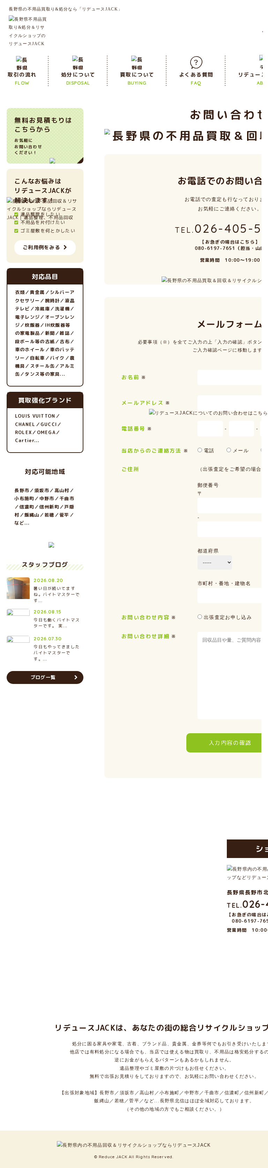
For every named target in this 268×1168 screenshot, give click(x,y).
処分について (78, 78)
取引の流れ (22, 78)
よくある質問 (196, 78)
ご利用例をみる (41, 247)
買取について (137, 78)
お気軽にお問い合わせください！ (43, 136)
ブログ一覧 (43, 677)
